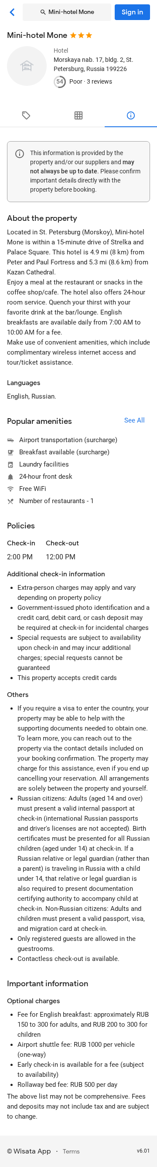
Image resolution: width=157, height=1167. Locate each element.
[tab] (26, 115)
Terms (71, 1151)
